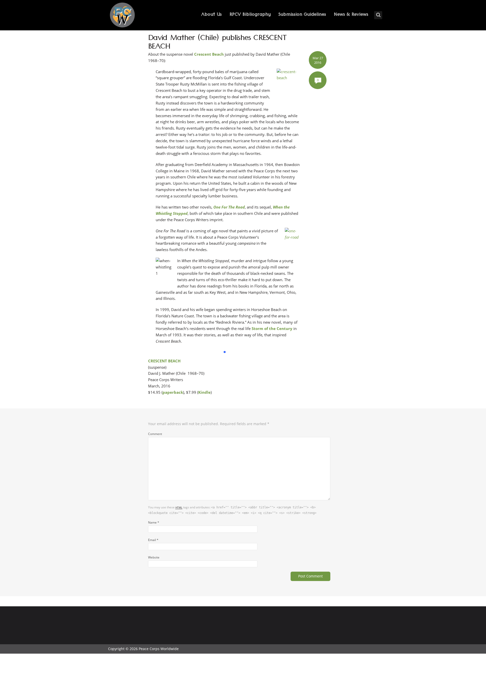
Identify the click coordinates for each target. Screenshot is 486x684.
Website (153, 557)
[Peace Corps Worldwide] (122, 15)
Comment (155, 434)
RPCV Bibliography (250, 15)
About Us (211, 15)
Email (153, 540)
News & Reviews (351, 15)
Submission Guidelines (302, 15)
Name (153, 522)
